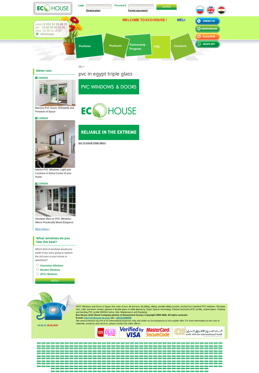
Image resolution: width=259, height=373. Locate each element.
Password (120, 5)
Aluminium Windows (51, 265)
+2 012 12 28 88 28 (54, 24)
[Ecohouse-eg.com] (53, 8)
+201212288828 (123, 318)
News (40, 70)
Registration (93, 10)
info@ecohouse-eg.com (97, 318)
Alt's (81, 66)
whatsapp (46, 34)
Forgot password (138, 10)
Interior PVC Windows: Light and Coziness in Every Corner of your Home (53, 173)
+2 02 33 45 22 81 (53, 27)
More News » (42, 229)
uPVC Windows (48, 274)
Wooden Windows (49, 269)
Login (81, 5)
